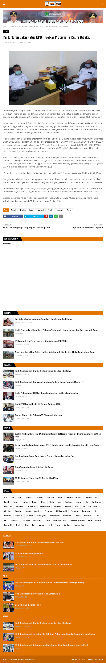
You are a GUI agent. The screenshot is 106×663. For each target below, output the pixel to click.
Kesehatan (68, 502)
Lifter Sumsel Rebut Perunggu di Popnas (29, 553)
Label (6, 490)
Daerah (13, 210)
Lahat (86, 502)
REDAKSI (82, 659)
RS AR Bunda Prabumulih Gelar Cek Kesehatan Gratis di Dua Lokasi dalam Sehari (43, 370)
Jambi (59, 502)
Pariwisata (7, 515)
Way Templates (30, 659)
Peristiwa (78, 515)
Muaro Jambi (32, 506)
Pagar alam (75, 511)
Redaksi (18, 525)
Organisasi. (40, 210)
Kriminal (78, 502)
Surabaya (67, 525)
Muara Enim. (20, 506)
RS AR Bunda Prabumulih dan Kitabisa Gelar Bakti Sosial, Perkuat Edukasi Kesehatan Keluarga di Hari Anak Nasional (55, 634)
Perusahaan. (37, 520)
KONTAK (74, 659)
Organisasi (37, 511)
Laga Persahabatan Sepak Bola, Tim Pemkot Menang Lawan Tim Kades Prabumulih (43, 564)
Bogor (60, 497)
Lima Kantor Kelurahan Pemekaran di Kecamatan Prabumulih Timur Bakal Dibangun (43, 319)
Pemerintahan (55, 515)
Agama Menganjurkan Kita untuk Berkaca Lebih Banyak (34, 467)
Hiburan (34, 502)
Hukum (43, 502)
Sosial (13, 27)
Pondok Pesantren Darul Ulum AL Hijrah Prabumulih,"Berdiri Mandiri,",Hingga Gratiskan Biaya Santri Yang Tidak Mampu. (56, 330)
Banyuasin (29, 497)
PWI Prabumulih (61, 511)
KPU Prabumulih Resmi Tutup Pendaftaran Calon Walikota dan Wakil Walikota (41, 341)
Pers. (6, 520)
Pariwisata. (18, 515)
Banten (20, 497)
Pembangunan (42, 515)
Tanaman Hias (79, 525)
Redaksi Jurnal (10, 42)
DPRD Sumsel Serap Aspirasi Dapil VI (28, 604)
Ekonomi (15, 502)
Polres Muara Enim (59, 520)
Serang (41, 525)
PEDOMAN (90, 659)
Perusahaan (26, 520)
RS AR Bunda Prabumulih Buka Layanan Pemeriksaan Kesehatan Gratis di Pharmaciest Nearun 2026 (49, 381)
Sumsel (57, 525)
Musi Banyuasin (45, 506)
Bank (12, 497)
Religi (27, 525)
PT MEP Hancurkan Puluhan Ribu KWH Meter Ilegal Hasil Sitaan (37, 478)
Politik (50, 210)
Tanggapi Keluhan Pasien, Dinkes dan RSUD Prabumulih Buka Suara (38, 415)
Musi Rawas (58, 506)
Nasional (68, 506)
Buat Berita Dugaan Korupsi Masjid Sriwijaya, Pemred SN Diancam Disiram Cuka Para (44, 456)
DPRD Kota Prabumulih (73, 497)
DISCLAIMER (99, 659)
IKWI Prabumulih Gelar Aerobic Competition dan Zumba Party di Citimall (39, 542)
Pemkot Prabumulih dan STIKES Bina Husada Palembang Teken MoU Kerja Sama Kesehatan (46, 393)
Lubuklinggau (96, 502)
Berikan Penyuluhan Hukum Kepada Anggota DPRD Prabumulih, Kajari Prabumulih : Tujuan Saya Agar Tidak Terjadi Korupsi (57, 444)
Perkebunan (88, 515)
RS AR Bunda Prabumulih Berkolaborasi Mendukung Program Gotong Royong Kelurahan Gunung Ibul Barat (51, 645)
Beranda (6, 27)
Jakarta (51, 502)
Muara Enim (8, 506)
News (31, 210)
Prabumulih (59, 210)
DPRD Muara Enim (91, 497)
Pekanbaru (29, 515)
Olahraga (28, 511)
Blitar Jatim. (51, 497)
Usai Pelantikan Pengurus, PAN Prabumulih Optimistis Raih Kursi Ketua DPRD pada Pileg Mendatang (49, 582)
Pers (97, 515)
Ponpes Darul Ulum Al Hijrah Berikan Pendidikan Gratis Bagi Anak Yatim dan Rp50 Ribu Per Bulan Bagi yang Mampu (55, 352)
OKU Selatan (92, 506)
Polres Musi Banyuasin (77, 520)
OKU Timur (7, 511)
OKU (83, 506)
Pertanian (14, 520)
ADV (5, 497)
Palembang (86, 511)
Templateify (13, 659)
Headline (23, 210)
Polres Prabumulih (94, 520)
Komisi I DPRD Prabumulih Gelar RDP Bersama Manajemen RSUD (37, 404)
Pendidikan (67, 515)
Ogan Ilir (18, 511)
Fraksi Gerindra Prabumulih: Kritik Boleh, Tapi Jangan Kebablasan (37, 593)
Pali (95, 511)
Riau (33, 525)
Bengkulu (40, 497)
